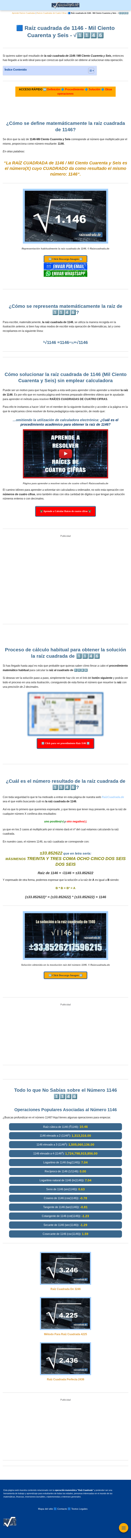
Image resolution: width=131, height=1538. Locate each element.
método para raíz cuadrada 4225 (65, 1334)
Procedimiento (74, 89)
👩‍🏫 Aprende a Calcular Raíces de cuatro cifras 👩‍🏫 (65, 511)
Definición (53, 89)
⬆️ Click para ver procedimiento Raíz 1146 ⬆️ (65, 743)
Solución (94, 89)
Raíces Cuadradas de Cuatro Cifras (52, 13)
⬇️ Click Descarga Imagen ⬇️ (65, 259)
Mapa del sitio (45, 1508)
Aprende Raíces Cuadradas (23, 13)
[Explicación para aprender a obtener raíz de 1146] (65, 453)
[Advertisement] (65, 580)
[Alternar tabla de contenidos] (89, 71)
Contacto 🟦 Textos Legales (72, 1508)
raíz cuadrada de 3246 (65, 1289)
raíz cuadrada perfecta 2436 (65, 1379)
